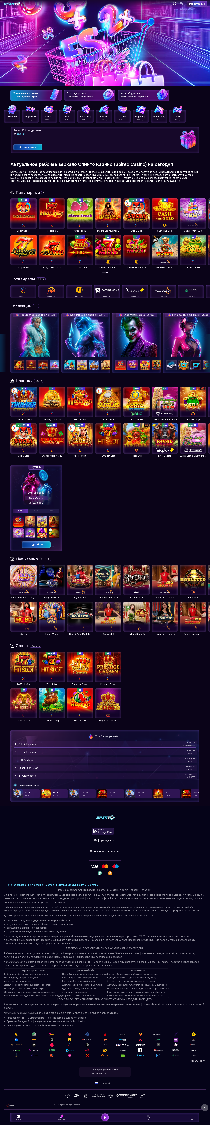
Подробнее (36, 544)
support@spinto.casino (106, 1069)
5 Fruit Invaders (27, 744)
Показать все (195, 1060)
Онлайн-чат (101, 1073)
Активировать (27, 147)
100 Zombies (26, 760)
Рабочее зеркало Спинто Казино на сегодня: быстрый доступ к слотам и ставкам (53, 884)
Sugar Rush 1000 (28, 767)
